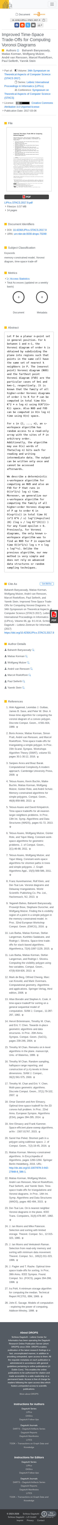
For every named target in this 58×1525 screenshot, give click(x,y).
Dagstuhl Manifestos (29, 1436)
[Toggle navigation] (52, 4)
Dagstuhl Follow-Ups (29, 1419)
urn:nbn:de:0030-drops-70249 (30, 233)
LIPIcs (29, 1412)
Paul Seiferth (10, 60)
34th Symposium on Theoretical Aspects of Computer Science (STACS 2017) (27, 74)
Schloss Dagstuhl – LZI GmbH (37, 1514)
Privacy (30, 1520)
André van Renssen (14, 57)
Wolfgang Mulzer (33, 53)
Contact (40, 1520)
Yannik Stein (28, 60)
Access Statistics (20, 278)
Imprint (20, 1520)
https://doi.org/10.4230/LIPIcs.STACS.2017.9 (29, 632)
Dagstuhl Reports (29, 1432)
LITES (29, 1440)
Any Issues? (51, 1514)
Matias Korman (11, 53)
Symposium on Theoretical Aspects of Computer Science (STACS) (27, 93)
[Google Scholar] (17, 726)
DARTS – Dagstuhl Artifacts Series (29, 1429)
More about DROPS (29, 1394)
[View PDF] (29, 159)
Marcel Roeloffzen (40, 57)
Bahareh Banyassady (36, 50)
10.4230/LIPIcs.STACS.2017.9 (30, 229)
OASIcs (29, 1416)
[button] (40, 25)
